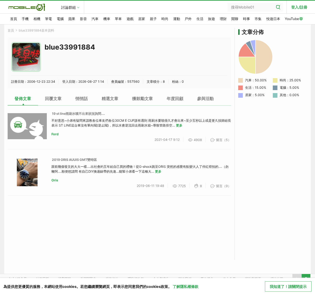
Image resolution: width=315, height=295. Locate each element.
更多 (179, 125)
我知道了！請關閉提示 (288, 286)
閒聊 (234, 19)
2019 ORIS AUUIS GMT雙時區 (74, 160)
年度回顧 (175, 98)
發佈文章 (23, 98)
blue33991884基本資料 (36, 30)
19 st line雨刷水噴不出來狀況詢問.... (78, 113)
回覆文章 (53, 98)
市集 (258, 19)
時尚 (164, 19)
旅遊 (211, 19)
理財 (223, 19)
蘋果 (71, 19)
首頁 (13, 19)
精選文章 (110, 98)
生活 (199, 19)
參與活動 (205, 98)
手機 (25, 19)
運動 (176, 19)
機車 (106, 19)
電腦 (60, 19)
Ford (55, 134)
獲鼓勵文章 (142, 98)
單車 (118, 19)
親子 (153, 19)
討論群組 (68, 7)
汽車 (95, 19)
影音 (83, 19)
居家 (141, 19)
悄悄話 (81, 98)
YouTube (292, 19)
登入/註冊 (299, 7)
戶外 (188, 19)
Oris (54, 180)
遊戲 (130, 19)
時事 (246, 19)
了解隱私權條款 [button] (186, 286)
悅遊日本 (273, 19)
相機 (36, 19)
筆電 (48, 19)
